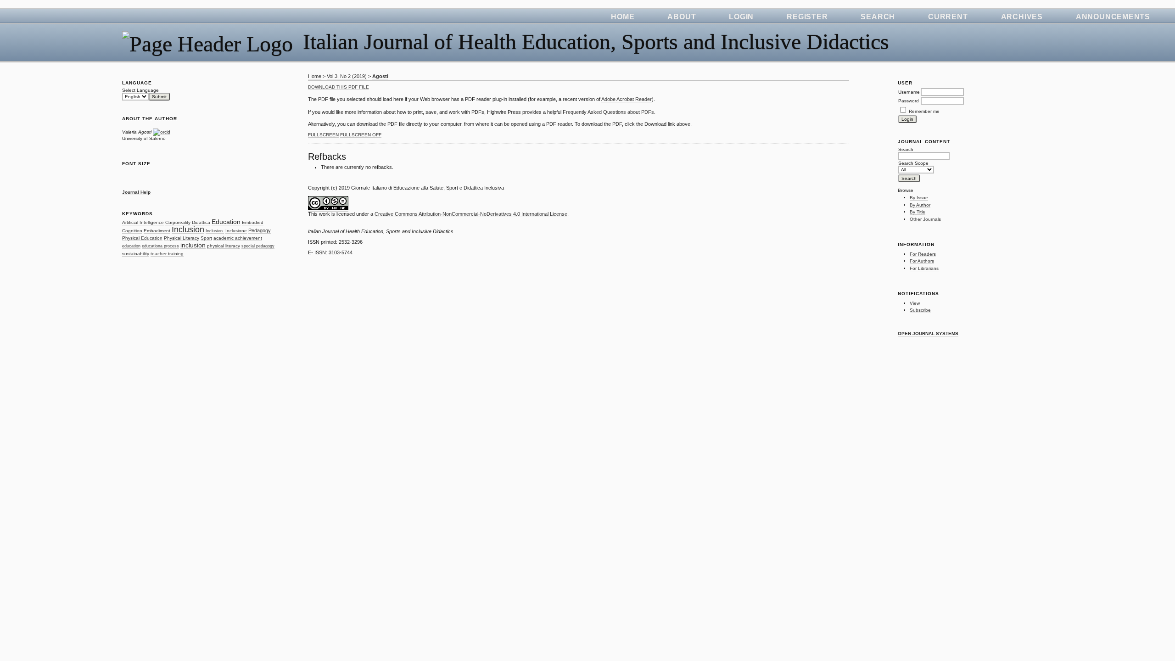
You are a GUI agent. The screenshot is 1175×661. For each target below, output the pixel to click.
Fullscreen (323, 134)
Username (909, 92)
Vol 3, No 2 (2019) (347, 76)
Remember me (924, 111)
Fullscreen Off (360, 134)
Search (878, 17)
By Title (917, 211)
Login (741, 17)
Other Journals (925, 219)
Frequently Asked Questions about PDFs (608, 112)
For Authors (922, 260)
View (915, 303)
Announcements (1113, 17)
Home (622, 17)
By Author (920, 204)
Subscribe (920, 310)
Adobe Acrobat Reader (626, 99)
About (681, 17)
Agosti (380, 76)
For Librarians (924, 268)
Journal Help (136, 192)
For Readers (923, 254)
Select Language (140, 90)
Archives (1022, 17)
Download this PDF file (338, 87)
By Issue (919, 197)
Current (948, 17)
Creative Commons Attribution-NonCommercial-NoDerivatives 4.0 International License (471, 214)
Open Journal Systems (928, 333)
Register (807, 17)
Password (908, 100)
